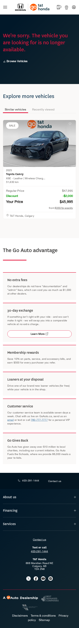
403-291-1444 (39, 551)
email (10, 419)
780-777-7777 (39, 419)
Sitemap (44, 620)
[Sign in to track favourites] (71, 124)
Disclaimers (20, 615)
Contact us (39, 539)
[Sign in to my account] (74, 7)
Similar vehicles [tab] (15, 109)
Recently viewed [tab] (43, 109)
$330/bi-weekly (64, 207)
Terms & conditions (43, 615)
